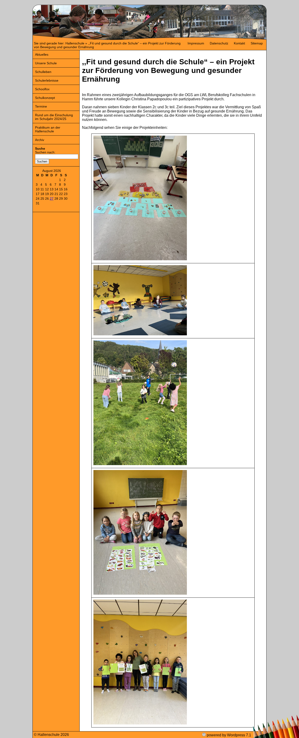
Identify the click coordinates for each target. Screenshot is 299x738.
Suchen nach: (45, 152)
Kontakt (239, 43)
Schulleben (43, 72)
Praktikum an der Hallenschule (47, 129)
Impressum (196, 43)
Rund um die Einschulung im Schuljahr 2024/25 (54, 117)
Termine (41, 106)
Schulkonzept (45, 98)
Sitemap (257, 43)
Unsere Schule (46, 63)
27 (51, 198)
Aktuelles (41, 54)
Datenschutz (219, 43)
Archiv (39, 140)
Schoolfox (42, 89)
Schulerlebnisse (46, 80)
